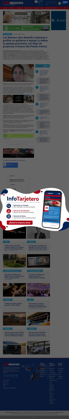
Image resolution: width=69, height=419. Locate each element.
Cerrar (64, 2)
